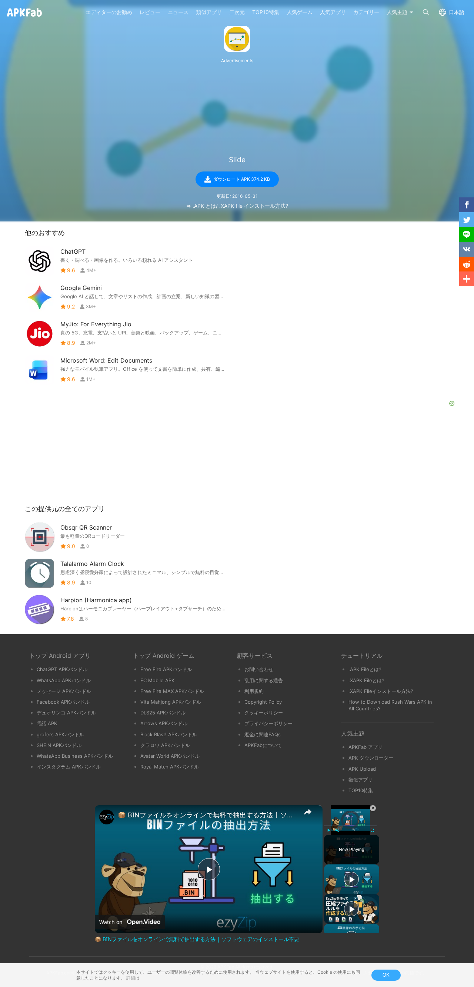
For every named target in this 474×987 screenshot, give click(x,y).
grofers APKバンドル (60, 734)
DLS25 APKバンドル (163, 713)
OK (386, 975)
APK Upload (362, 769)
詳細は (133, 978)
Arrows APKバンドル (163, 723)
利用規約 (254, 691)
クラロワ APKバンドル (165, 745)
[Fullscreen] (372, 830)
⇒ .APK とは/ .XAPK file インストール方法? (237, 206)
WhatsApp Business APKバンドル (75, 756)
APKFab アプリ (365, 747)
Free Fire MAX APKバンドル (172, 691)
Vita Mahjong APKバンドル (170, 702)
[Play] (328, 830)
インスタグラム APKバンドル (69, 767)
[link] (106, 817)
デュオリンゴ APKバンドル (66, 713)
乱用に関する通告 (263, 680)
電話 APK (47, 723)
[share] (307, 811)
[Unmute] (337, 830)
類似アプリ (360, 780)
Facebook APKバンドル (63, 702)
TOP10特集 (360, 790)
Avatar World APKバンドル (170, 756)
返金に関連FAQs (262, 734)
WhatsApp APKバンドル (64, 680)
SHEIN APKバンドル (59, 745)
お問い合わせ (258, 669)
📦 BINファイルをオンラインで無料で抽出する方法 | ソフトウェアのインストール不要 (207, 815)
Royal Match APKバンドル (169, 767)
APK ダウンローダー (370, 758)
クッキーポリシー (263, 713)
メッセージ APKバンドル (64, 691)
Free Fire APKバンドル (166, 669)
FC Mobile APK (157, 680)
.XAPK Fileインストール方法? (380, 691)
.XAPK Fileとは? (366, 680)
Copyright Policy (263, 702)
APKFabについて (263, 745)
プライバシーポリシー (268, 723)
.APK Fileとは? (364, 669)
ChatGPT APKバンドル (62, 669)
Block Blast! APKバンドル (168, 734)
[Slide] (237, 39)
